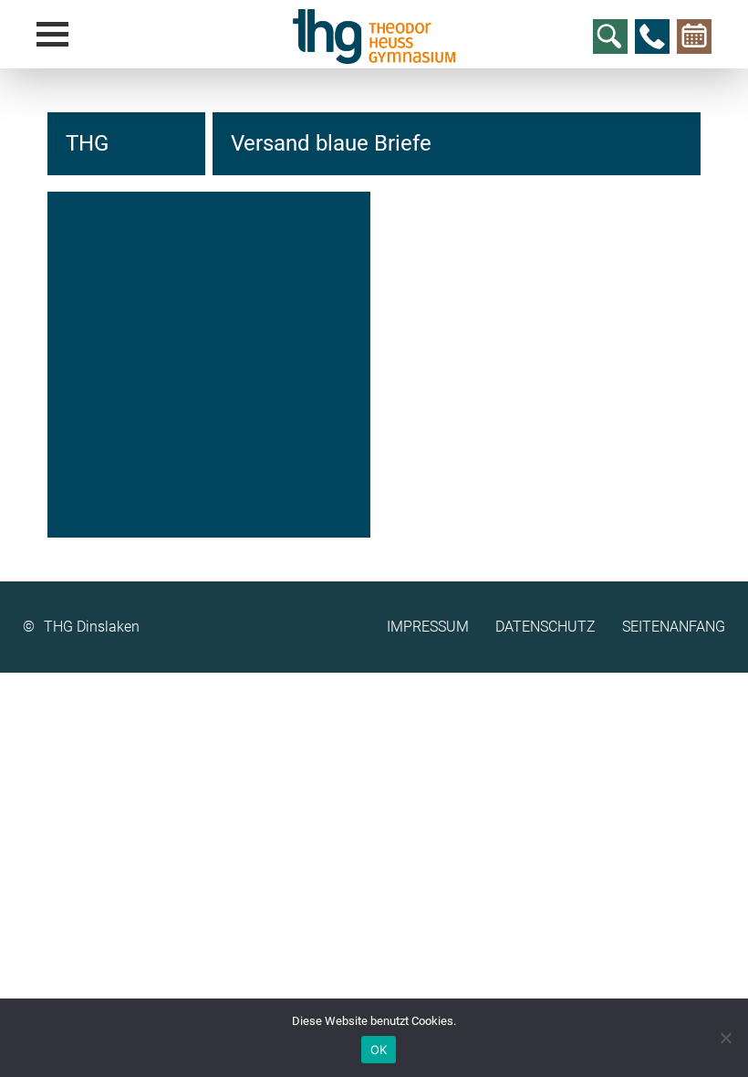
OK (379, 1049)
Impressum (428, 626)
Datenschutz (545, 626)
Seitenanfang (673, 626)
